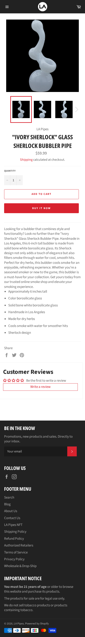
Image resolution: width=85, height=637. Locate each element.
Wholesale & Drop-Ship (20, 566)
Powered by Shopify (37, 623)
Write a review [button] (40, 386)
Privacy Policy (14, 559)
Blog (7, 504)
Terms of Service (16, 552)
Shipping (26, 159)
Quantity (9, 171)
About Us (10, 511)
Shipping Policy (15, 531)
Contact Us (12, 518)
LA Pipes (19, 623)
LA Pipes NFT (13, 524)
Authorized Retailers (18, 545)
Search (9, 497)
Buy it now (41, 208)
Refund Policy (14, 538)
